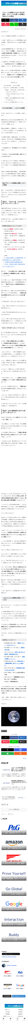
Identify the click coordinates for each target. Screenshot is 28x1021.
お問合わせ (20, 1016)
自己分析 (8, 1011)
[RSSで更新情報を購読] (20, 753)
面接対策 (20, 1014)
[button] (22, 24)
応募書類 (8, 1014)
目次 (12, 82)
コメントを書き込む (14, 809)
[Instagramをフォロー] (20, 749)
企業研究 (20, 1011)
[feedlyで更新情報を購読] (7, 753)
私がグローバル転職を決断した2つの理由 (14, 87)
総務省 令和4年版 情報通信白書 (13, 262)
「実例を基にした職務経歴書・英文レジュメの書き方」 (14, 663)
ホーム (8, 1009)
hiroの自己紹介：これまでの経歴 (12, 85)
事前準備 (4, 730)
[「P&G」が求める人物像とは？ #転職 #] (20, 975)
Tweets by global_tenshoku (9, 956)
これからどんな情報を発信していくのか (13, 102)
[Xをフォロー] (7, 749)
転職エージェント (7, 1016)
